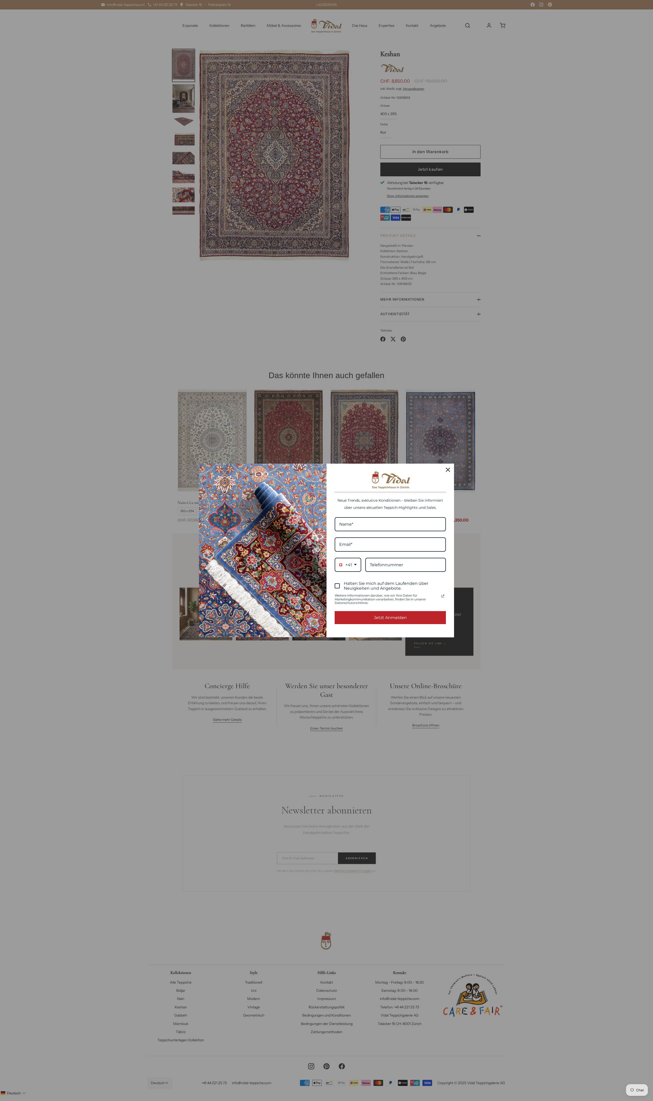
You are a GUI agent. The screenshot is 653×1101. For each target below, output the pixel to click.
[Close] (448, 470)
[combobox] (348, 565)
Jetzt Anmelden (390, 617)
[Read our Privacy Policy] (443, 596)
